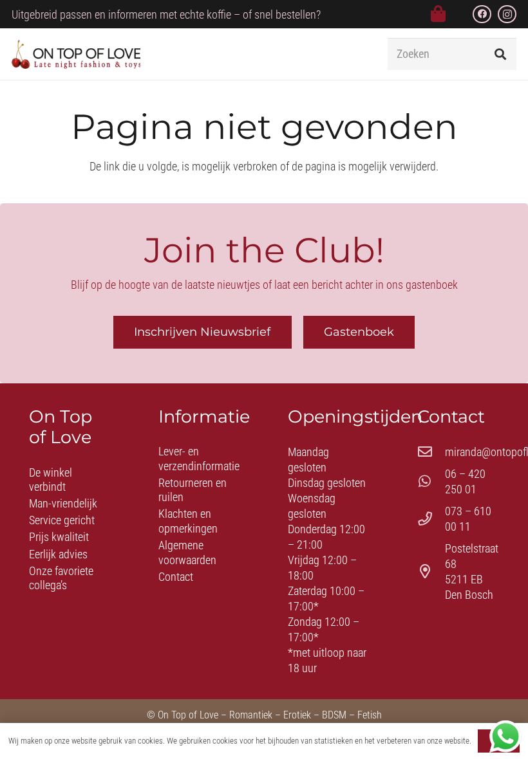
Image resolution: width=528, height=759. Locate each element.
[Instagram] (507, 14)
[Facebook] (482, 14)
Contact (175, 576)
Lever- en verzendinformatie (199, 458)
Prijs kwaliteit (59, 537)
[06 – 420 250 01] (431, 482)
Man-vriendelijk (63, 503)
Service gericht (62, 520)
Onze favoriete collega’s (61, 578)
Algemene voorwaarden (187, 552)
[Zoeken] (500, 54)
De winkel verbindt (50, 480)
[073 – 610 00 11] (431, 519)
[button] (354, 54)
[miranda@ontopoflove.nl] (431, 452)
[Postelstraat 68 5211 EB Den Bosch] (431, 572)
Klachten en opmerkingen (188, 521)
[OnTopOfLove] (76, 54)
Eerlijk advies (58, 554)
